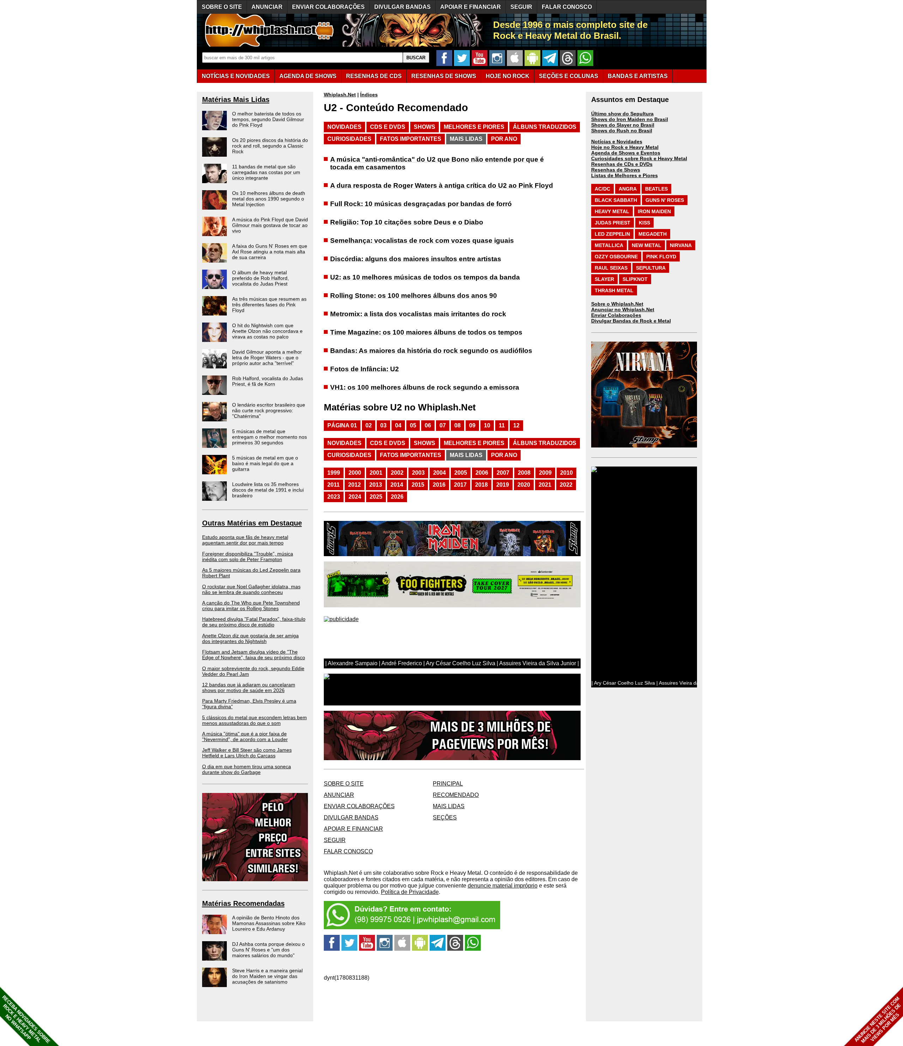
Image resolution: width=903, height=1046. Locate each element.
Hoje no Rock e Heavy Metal (625, 147)
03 (383, 425)
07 (443, 425)
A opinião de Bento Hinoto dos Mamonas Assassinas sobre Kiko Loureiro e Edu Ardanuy (268, 923)
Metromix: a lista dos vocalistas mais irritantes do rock (418, 314)
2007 (503, 473)
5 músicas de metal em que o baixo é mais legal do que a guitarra (265, 463)
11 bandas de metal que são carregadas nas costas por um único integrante (266, 172)
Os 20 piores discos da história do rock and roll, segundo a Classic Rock (270, 145)
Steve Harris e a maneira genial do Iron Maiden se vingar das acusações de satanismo (267, 976)
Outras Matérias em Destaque (252, 523)
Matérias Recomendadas (243, 903)
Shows (424, 127)
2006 (481, 473)
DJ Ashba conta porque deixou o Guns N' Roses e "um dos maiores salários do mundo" (268, 949)
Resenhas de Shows (615, 170)
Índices (369, 94)
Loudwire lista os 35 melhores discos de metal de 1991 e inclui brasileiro (268, 489)
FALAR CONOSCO (567, 7)
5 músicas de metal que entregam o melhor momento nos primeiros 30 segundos (269, 436)
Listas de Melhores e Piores (624, 175)
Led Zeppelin (612, 234)
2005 (460, 473)
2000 (355, 473)
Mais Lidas (466, 139)
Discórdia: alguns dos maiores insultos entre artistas (415, 259)
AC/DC (602, 189)
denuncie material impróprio (503, 886)
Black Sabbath (616, 200)
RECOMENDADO (456, 795)
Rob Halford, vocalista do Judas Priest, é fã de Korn (267, 381)
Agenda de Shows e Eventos (625, 153)
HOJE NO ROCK (507, 76)
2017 (460, 485)
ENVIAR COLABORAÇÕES (328, 7)
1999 (333, 473)
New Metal (646, 245)
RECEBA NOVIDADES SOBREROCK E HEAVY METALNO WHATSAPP (26, 1019)
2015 (418, 485)
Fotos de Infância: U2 (364, 369)
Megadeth (652, 234)
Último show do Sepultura (622, 113)
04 (398, 425)
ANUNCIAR (267, 7)
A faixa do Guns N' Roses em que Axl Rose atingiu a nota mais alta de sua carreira (269, 251)
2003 (418, 473)
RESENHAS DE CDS (374, 76)
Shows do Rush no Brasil (621, 130)
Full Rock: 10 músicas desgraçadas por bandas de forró (421, 204)
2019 (502, 485)
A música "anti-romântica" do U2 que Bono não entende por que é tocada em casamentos (437, 163)
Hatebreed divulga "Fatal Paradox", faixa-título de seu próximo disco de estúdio (253, 621)
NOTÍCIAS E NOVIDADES (236, 76)
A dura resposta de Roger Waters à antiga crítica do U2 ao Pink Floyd (441, 185)
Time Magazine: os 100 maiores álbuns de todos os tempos (426, 332)
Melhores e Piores (474, 127)
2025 (376, 497)
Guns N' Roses (665, 200)
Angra (628, 189)
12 (516, 425)
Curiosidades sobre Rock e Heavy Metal (639, 158)
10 (487, 425)
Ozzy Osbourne (616, 256)
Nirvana (681, 245)
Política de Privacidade (410, 892)
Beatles (656, 189)
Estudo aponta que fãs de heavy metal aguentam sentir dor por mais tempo (245, 540)
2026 (397, 497)
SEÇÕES (568, 76)
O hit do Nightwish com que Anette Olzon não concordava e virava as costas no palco (267, 331)
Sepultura (651, 268)
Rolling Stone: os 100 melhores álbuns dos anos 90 (413, 295)
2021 (545, 485)
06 (428, 425)
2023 (333, 497)
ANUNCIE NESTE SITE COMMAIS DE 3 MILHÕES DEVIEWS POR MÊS (878, 1020)
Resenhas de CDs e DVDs (622, 164)
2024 (355, 497)
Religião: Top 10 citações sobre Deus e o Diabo (406, 222)
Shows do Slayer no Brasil (622, 125)
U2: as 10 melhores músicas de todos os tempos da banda (425, 277)
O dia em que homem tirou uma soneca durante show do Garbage (246, 769)
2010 (566, 473)
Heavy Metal (612, 211)
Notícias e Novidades (616, 141)
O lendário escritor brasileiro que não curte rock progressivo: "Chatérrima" (268, 410)
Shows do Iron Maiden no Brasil (629, 119)
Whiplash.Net (340, 94)
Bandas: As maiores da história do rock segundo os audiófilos (431, 350)
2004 (439, 473)
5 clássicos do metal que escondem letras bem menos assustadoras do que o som (254, 720)
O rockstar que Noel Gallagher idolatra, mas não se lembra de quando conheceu (251, 589)
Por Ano (504, 139)
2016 (439, 485)
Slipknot (635, 279)
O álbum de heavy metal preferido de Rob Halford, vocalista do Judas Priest (260, 278)
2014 (396, 485)
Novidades (344, 127)
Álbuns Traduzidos (544, 127)
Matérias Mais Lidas (235, 99)
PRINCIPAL (448, 784)
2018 (481, 485)
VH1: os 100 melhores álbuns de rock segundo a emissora (424, 387)
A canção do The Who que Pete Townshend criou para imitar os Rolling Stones (251, 605)
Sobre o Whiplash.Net (617, 304)
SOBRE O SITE (222, 7)
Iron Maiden (654, 211)
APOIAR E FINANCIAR (470, 7)
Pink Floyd (661, 256)
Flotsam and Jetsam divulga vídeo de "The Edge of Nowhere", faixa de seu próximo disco (253, 654)
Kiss (644, 223)
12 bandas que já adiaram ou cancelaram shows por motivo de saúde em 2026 (248, 687)
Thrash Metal (614, 290)
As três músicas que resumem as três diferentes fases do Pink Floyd (269, 304)
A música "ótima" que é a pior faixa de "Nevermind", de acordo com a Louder (245, 736)
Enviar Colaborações (616, 315)
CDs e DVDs (387, 127)
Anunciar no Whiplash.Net (622, 309)
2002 (397, 473)
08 (457, 425)
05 (413, 425)
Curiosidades (349, 139)
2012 (354, 485)
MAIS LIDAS (449, 806)
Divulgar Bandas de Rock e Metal (631, 321)
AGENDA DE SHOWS (308, 76)
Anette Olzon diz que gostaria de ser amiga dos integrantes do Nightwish (250, 638)
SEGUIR (521, 7)
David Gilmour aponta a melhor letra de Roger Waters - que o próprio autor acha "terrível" (267, 357)
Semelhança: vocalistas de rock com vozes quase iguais (422, 240)
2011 (333, 485)
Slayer (604, 279)
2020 (523, 485)
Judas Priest (612, 223)
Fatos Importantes (410, 139)
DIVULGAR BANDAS (402, 7)
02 (368, 425)
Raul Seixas (611, 268)
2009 (545, 473)
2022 (566, 485)
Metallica (609, 245)
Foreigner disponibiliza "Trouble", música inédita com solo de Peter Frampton (247, 556)
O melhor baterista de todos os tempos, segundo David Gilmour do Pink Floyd (268, 119)
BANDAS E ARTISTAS (638, 76)
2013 (375, 485)
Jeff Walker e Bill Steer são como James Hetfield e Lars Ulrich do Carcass (247, 752)
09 (472, 425)
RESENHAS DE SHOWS (443, 76)
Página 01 (342, 425)
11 (502, 425)
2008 (524, 473)
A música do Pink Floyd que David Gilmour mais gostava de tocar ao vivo (270, 225)
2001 (376, 473)
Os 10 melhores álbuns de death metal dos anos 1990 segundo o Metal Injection (268, 198)
